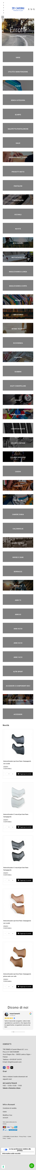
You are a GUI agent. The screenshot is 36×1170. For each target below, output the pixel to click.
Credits (9, 1138)
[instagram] (8, 1067)
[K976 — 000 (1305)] (18, 783)
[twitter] (11, 1067)
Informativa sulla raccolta (11, 1153)
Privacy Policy (22, 1136)
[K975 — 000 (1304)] (18, 837)
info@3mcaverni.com (15, 1062)
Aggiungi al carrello (25, 774)
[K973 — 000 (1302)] (18, 890)
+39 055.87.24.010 (15, 1059)
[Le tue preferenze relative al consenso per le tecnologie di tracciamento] (3, 1167)
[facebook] (4, 1067)
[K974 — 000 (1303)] (18, 730)
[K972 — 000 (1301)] (18, 943)
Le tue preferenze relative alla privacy (20, 1149)
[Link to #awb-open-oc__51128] (5, 17)
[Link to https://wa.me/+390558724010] (31, 1165)
